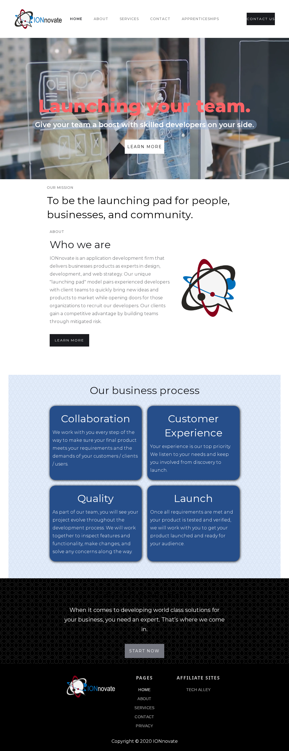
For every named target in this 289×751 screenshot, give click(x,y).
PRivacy (144, 726)
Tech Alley (198, 689)
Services (129, 19)
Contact (160, 19)
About (101, 19)
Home (76, 19)
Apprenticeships (200, 19)
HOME (144, 689)
